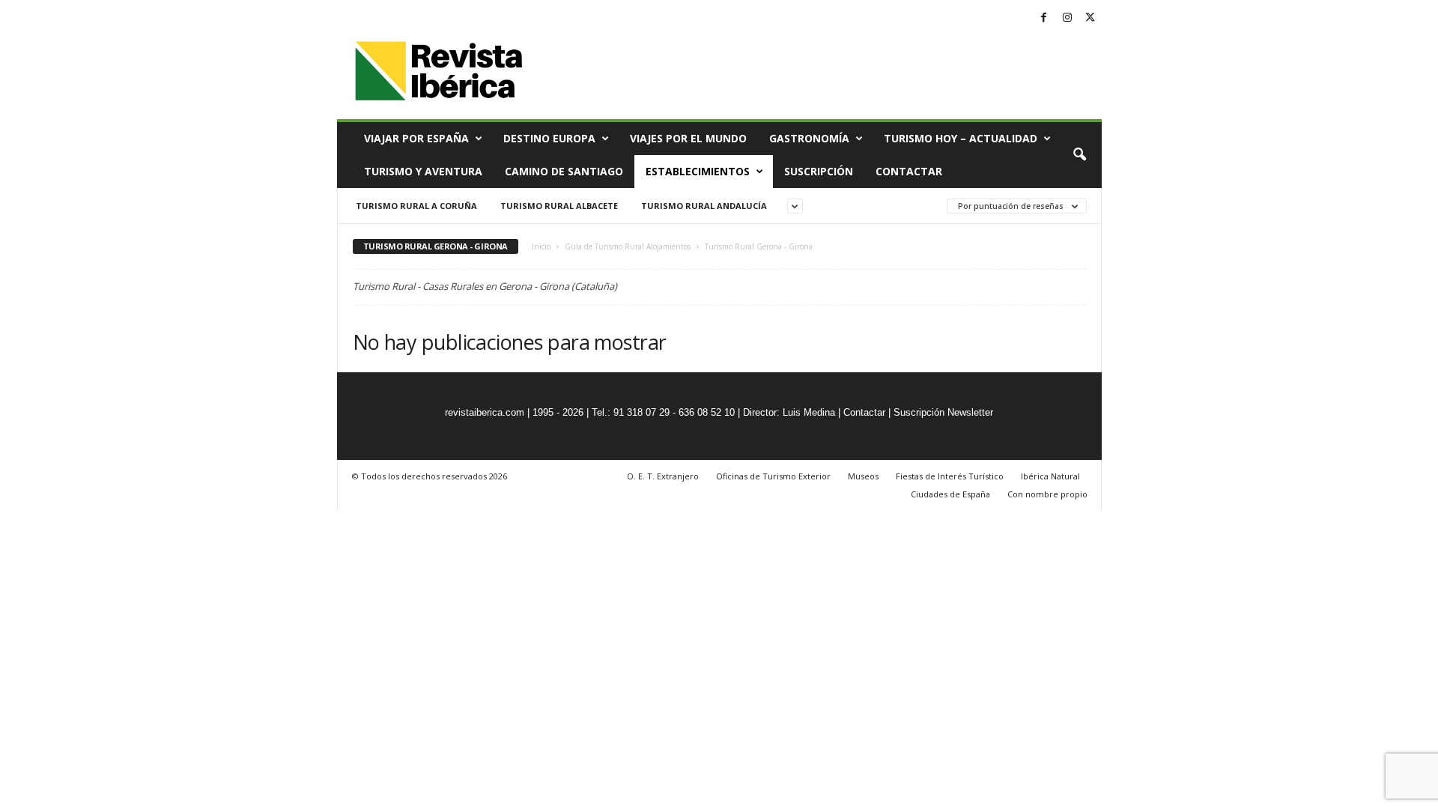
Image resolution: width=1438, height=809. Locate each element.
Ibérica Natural (1050, 476)
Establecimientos (698, 171)
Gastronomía (809, 138)
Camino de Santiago (564, 171)
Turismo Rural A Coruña (416, 205)
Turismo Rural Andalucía (704, 205)
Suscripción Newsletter (943, 412)
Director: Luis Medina (789, 412)
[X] (1090, 18)
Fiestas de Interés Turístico (950, 476)
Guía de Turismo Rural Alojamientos (628, 246)
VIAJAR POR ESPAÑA (416, 138)
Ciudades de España (950, 494)
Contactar (909, 171)
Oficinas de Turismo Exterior (773, 476)
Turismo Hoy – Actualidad (960, 138)
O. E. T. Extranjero (663, 476)
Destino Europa (549, 138)
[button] (1079, 155)
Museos (863, 476)
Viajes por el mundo (688, 138)
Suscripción (818, 171)
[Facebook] (1044, 18)
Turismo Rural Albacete (559, 205)
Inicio (541, 246)
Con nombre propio (1047, 494)
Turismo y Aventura (423, 171)
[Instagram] (1067, 18)
